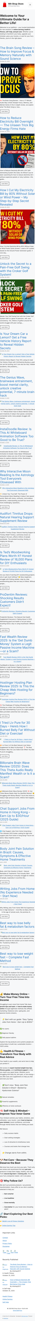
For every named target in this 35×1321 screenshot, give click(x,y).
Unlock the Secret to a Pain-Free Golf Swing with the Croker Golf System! (15, 269)
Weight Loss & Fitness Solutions (13, 1221)
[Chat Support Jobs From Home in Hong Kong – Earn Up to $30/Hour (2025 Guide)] (17, 827)
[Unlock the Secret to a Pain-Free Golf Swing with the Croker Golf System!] (17, 313)
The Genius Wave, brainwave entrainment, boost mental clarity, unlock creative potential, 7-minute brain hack (17, 386)
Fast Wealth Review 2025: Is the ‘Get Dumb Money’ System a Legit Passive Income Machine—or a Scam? (17, 644)
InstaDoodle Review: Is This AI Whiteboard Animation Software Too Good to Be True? (16, 434)
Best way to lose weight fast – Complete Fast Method (16, 957)
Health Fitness (7, 1296)
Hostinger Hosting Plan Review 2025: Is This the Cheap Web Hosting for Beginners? (17, 688)
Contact (5, 1238)
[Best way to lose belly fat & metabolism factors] (17, 932)
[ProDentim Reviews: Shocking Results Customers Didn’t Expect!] (17, 613)
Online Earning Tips (8, 1225)
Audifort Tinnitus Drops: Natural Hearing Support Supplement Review (17, 517)
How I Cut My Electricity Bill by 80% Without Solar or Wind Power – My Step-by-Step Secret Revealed (17, 197)
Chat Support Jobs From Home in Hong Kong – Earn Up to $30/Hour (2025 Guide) (17, 814)
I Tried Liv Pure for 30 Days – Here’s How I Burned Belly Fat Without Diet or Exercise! (17, 728)
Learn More (4, 111)
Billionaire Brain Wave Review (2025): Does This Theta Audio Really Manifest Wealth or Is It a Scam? (17, 770)
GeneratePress (17, 1310)
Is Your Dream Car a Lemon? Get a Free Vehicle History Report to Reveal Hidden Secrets (15, 341)
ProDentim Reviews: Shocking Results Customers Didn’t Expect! (14, 600)
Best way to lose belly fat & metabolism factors (17, 924)
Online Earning (7, 1299)
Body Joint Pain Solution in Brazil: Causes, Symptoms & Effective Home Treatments (17, 854)
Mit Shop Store (16, 3)
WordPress (6, 1318)
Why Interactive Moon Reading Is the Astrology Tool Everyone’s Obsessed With (17, 476)
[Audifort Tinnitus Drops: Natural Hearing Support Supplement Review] (17, 529)
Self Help (6, 1302)
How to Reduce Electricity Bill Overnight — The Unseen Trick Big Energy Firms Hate (16, 123)
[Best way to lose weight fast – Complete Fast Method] (17, 969)
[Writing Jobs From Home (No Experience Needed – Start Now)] (17, 904)
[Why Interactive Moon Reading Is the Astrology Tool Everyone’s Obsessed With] (17, 490)
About (5, 1240)
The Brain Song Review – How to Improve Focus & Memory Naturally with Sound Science (17, 53)
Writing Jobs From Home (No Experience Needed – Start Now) (17, 892)
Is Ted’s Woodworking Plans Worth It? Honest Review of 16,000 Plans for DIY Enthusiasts (16, 557)
